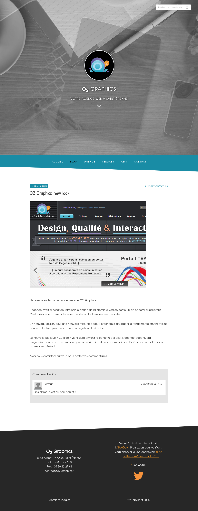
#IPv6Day (122, 447)
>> (156, 186)
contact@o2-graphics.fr (59, 471)
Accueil (57, 162)
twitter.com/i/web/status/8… (141, 456)
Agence (89, 162)
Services (108, 162)
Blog (73, 162)
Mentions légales (59, 500)
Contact (140, 162)
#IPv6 (159, 452)
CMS (124, 162)
